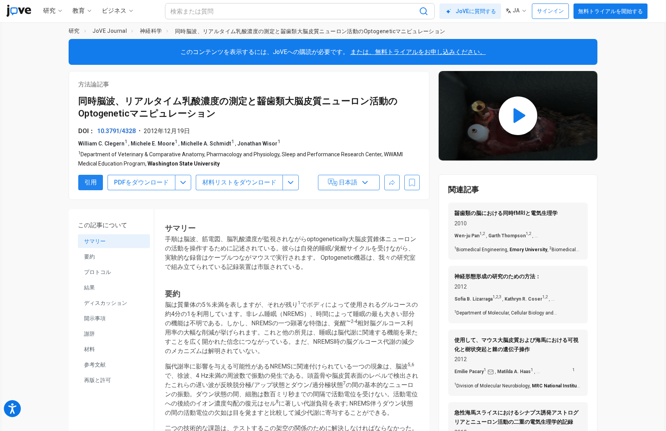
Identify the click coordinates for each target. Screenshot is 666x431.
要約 (89, 257)
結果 (89, 287)
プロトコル (97, 272)
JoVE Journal (109, 31)
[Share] (392, 182)
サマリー (95, 241)
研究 (74, 31)
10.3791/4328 (116, 131)
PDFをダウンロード (141, 182)
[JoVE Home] (18, 11)
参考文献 (95, 365)
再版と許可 (97, 380)
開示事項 (95, 318)
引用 (90, 182)
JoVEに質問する (476, 11)
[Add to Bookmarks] (412, 182)
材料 (89, 349)
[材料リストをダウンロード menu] (291, 182)
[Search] (423, 11)
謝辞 (89, 334)
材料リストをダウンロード (239, 182)
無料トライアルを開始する (610, 11)
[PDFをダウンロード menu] (183, 182)
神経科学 (151, 31)
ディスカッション (105, 303)
